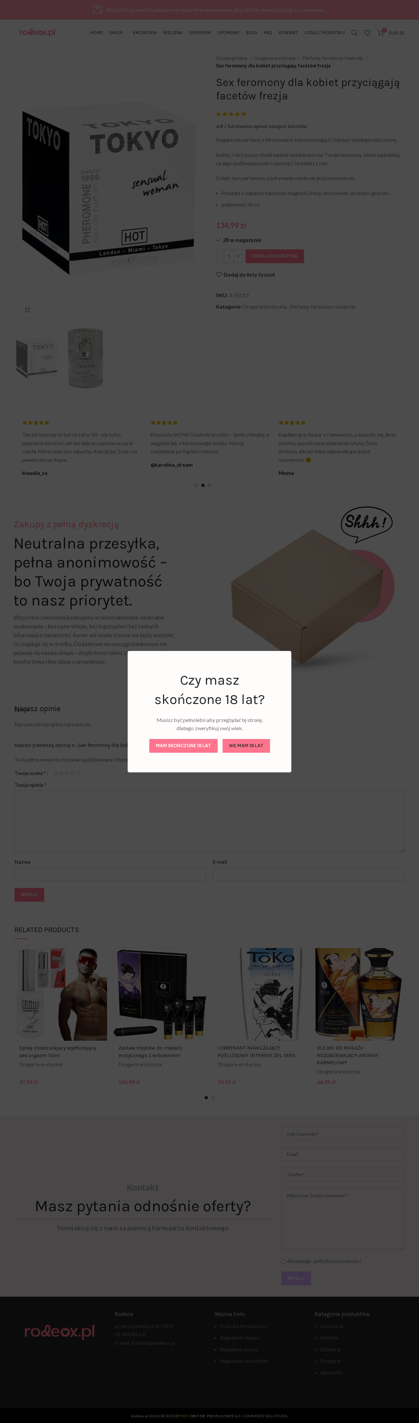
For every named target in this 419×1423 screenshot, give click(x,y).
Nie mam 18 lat (246, 745)
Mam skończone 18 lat (183, 745)
